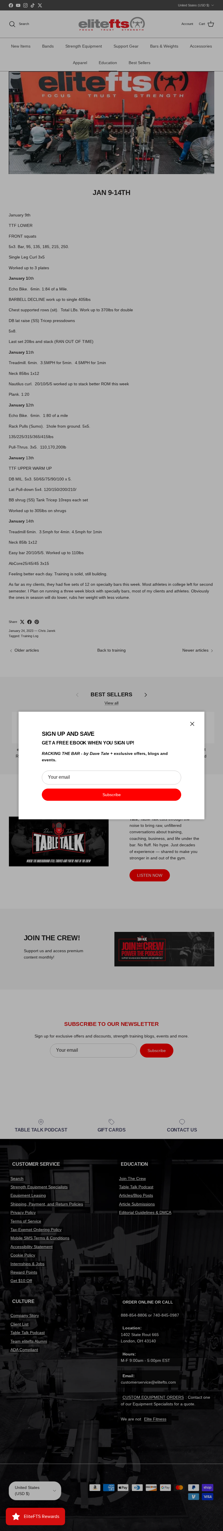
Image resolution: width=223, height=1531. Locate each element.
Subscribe (111, 794)
